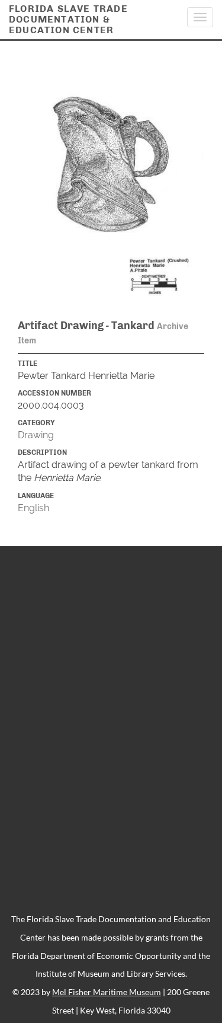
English (33, 508)
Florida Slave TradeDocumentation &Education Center (68, 19)
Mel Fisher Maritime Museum (106, 992)
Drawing (36, 435)
